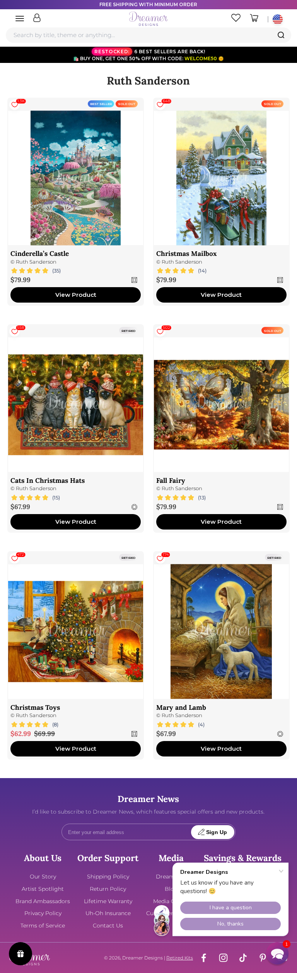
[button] (277, 953)
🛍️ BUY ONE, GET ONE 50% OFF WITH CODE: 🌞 (148, 55)
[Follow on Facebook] (203, 958)
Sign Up (216, 832)
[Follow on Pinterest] (263, 958)
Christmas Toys (35, 707)
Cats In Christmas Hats (47, 480)
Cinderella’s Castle (39, 253)
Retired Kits (179, 958)
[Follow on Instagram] (223, 958)
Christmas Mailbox (186, 253)
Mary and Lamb (181, 707)
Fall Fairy (170, 480)
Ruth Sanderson (36, 262)
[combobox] (148, 35)
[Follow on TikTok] (243, 958)
